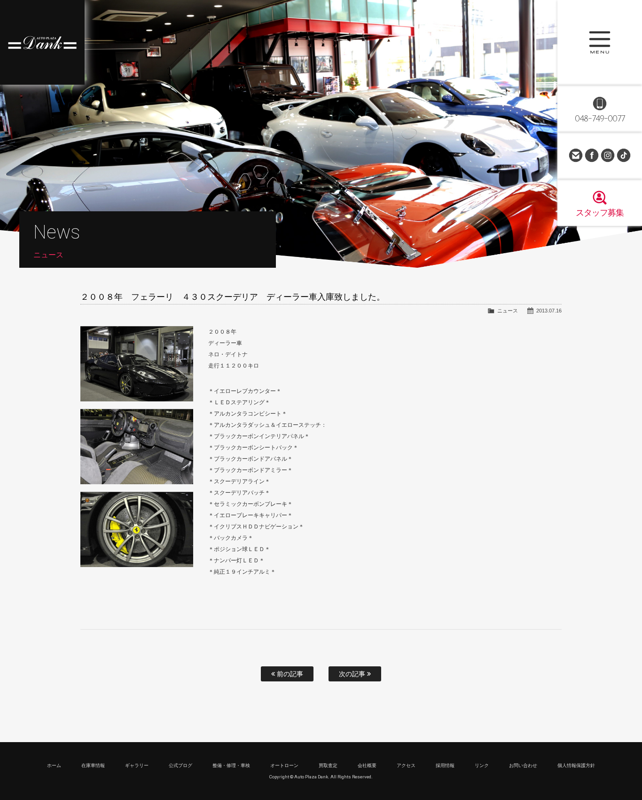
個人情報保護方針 (576, 765)
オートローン (284, 765)
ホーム (54, 765)
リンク (482, 765)
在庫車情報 (93, 765)
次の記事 (353, 674)
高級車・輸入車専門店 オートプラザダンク (42, 42)
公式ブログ (180, 765)
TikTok (624, 155)
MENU (599, 42)
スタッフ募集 (600, 212)
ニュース (507, 310)
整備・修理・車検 (231, 765)
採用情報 (445, 765)
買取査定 (328, 765)
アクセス (406, 765)
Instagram (608, 155)
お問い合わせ (576, 155)
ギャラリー (137, 765)
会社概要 (367, 765)
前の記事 (289, 674)
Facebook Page (592, 155)
